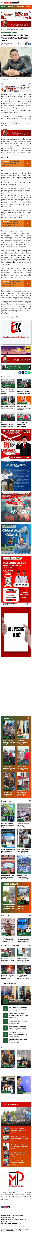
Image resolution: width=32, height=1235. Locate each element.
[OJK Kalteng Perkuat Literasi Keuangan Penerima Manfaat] (24, 1059)
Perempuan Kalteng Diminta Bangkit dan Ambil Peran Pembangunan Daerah (18, 1161)
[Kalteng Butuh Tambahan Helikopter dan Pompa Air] (8, 400)
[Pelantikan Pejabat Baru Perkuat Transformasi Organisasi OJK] (8, 1085)
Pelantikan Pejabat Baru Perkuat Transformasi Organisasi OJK (7, 1097)
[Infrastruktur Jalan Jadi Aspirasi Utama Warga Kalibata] (8, 383)
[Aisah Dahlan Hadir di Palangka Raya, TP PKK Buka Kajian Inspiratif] (6, 1154)
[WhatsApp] (29, 372)
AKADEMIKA (20, 902)
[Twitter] (22, 372)
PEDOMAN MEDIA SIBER (23, 1194)
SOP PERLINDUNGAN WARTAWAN (11, 1224)
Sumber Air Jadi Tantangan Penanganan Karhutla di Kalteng (18, 1033)
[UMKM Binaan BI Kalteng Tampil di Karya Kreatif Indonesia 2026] (9, 781)
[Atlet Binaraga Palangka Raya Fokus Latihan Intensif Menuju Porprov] (24, 838)
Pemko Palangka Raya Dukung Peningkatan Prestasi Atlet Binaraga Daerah (7, 877)
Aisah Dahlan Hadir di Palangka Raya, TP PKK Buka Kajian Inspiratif (19, 1153)
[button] (27, 3)
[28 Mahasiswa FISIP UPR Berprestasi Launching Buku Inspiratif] (23, 895)
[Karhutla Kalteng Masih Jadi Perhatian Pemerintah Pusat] (24, 416)
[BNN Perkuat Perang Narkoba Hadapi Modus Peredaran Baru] (23, 781)
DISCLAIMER (4, 1199)
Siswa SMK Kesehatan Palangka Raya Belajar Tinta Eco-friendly (17, 1027)
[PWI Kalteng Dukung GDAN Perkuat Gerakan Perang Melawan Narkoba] (24, 952)
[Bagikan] (29, 44)
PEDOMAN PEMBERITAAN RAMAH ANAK (12, 1219)
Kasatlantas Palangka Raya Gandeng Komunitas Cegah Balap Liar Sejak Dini (23, 825)
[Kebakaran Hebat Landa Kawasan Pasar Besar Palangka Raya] (8, 969)
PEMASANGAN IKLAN (7, 1221)
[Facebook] (19, 372)
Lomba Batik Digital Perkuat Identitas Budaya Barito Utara (24, 408)
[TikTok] (8, 1207)
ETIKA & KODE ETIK (8, 1196)
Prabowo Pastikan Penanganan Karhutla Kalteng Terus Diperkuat (23, 391)
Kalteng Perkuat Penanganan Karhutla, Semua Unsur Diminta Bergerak (7, 424)
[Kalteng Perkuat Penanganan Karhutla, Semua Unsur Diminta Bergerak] (8, 416)
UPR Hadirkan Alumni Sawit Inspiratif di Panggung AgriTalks (19, 1137)
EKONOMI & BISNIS (8, 789)
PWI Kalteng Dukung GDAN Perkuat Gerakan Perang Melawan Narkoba (23, 960)
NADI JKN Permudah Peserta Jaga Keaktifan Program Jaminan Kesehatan (7, 825)
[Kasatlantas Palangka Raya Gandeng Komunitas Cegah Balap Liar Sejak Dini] (24, 812)
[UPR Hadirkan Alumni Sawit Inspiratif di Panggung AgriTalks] (6, 1138)
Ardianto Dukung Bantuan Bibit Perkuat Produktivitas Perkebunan (18, 1014)
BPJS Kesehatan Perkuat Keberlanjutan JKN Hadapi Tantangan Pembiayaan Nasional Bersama (8, 851)
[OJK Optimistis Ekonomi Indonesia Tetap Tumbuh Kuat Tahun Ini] (24, 1085)
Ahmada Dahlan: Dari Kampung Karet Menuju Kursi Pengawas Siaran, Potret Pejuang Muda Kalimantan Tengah (19, 1145)
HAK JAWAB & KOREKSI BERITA (19, 1198)
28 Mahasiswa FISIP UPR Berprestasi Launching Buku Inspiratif (22, 908)
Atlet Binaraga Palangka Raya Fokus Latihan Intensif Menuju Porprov (23, 851)
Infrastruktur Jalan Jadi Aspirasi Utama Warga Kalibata (8, 391)
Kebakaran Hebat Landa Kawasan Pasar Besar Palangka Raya (7, 976)
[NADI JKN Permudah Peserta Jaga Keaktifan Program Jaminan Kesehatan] (8, 812)
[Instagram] (5, 1207)
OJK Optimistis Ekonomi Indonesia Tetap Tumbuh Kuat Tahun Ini (23, 1097)
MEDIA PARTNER (10, 1194)
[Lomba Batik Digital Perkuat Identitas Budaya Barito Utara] (24, 400)
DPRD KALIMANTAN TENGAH (7, 386)
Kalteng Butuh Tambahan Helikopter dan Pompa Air (8, 407)
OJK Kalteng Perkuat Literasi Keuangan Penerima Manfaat (22, 1071)
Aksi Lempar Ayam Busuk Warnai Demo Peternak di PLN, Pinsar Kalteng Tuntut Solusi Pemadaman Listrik (23, 976)
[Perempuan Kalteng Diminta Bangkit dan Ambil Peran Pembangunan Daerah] (6, 1162)
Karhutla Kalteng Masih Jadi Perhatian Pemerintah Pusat (23, 424)
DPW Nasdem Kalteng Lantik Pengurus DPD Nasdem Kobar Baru (23, 939)
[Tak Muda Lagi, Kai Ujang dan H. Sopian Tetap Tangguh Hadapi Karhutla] (9, 895)
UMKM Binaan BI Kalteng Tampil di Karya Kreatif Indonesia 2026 (7, 794)
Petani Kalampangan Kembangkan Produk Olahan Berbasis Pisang (18, 1008)
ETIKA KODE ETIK (18, 1215)
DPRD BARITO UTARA (6, 32)
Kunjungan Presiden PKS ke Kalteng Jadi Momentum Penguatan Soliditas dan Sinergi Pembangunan (7, 939)
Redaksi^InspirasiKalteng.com (7, 43)
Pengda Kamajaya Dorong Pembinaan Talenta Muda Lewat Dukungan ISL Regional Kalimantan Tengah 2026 (23, 877)
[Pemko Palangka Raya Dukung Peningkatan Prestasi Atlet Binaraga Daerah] (8, 864)
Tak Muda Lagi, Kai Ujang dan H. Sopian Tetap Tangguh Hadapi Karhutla (9, 908)
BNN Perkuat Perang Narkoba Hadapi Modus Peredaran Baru (23, 794)
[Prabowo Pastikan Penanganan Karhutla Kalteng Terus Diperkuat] (24, 383)
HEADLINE (14, 32)
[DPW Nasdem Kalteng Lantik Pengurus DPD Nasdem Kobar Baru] (24, 927)
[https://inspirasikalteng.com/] (10, 2)
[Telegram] (26, 372)
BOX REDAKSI (17, 1192)
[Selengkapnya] (28, 718)
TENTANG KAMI (6, 1192)
